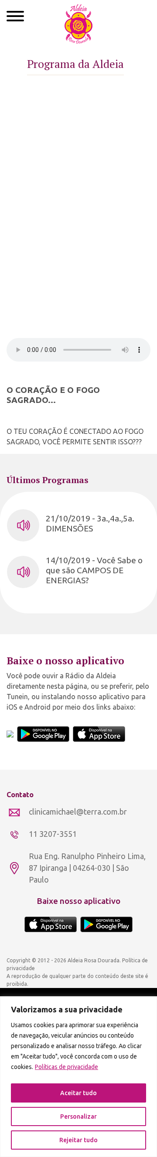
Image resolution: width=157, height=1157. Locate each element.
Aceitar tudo (78, 1092)
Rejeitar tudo (78, 1140)
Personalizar (78, 1116)
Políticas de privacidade (66, 1066)
